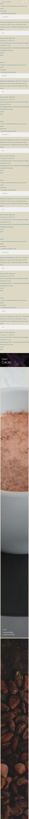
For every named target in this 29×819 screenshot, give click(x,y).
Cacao (4, 629)
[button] (26, 2)
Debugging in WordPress (7, 40)
